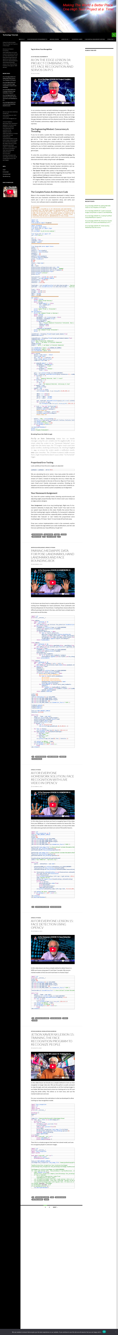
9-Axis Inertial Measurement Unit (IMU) (95, 39)
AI (33, 756)
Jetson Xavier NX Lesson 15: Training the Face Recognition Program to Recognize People (52, 1039)
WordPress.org (6, 176)
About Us (21, 39)
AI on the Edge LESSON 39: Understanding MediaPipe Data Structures (97, 226)
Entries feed (5, 172)
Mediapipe (63, 756)
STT (44, 536)
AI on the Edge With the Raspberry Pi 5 (37, 39)
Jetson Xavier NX (36, 1031)
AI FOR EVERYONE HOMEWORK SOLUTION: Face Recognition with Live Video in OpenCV (52, 778)
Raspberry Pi (44, 56)
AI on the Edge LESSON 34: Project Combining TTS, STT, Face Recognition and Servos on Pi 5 (52, 65)
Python (64, 534)
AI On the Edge (35, 56)
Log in (4, 169)
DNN (52, 1197)
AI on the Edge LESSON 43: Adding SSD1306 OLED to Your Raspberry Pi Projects (97, 206)
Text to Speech (52, 536)
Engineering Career (77, 39)
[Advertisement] (99, 125)
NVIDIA (46, 1199)
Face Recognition (37, 534)
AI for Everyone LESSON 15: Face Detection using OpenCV (52, 924)
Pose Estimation (37, 758)
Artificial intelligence (42, 906)
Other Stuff (110, 39)
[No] (116, 1332)
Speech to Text (37, 536)
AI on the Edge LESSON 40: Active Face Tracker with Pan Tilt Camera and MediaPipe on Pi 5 (98, 221)
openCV (57, 534)
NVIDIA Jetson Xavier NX (49, 1031)
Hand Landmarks (53, 756)
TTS (59, 536)
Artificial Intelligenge (42, 1018)
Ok (104, 1331)
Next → (55, 1207)
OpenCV (47, 547)
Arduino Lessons (54, 39)
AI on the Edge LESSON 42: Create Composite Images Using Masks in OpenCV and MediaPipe (98, 211)
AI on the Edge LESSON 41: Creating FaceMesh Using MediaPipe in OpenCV (98, 216)
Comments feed (6, 174)
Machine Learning (37, 1199)
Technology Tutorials (10, 35)
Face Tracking (48, 534)
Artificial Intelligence (38, 547)
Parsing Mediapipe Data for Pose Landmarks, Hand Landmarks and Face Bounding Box (52, 556)
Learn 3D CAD (64, 39)
